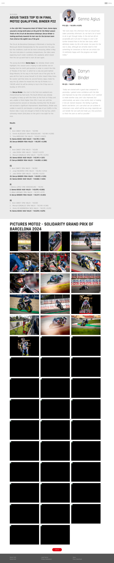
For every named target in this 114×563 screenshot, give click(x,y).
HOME (3, 3)
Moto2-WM (13, 557)
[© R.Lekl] (24, 241)
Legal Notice (44, 557)
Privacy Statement (46, 559)
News (74, 557)
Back (57, 550)
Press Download (77, 559)
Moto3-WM (13, 559)
